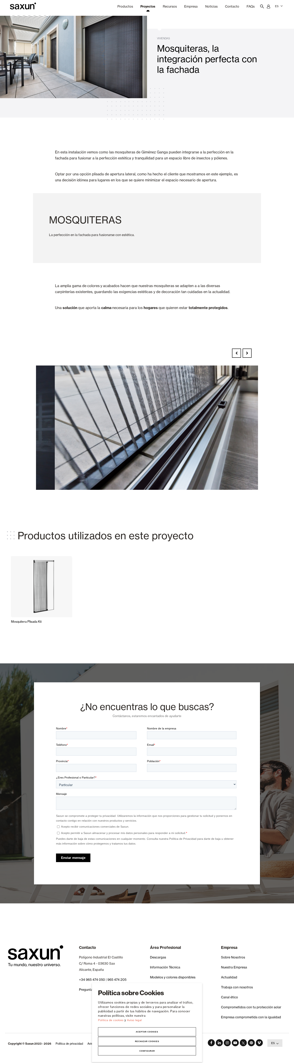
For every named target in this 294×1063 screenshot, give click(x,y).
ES (277, 6)
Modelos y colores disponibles (172, 977)
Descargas (158, 957)
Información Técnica (165, 967)
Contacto (232, 6)
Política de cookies (111, 1020)
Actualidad (229, 977)
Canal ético (229, 997)
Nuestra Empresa (234, 967)
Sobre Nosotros (233, 957)
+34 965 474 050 (92, 980)
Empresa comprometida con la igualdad (251, 1017)
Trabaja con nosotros (237, 987)
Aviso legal (134, 1020)
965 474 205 (116, 980)
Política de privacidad (69, 1043)
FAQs (251, 6)
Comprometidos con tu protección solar (251, 1007)
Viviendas (163, 38)
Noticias (211, 6)
